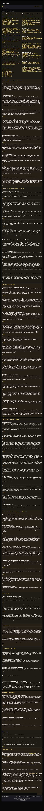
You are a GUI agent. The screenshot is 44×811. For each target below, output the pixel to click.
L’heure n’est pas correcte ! (6, 31)
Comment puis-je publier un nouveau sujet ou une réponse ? (10, 46)
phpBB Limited (32, 753)
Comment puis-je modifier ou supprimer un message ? (11, 48)
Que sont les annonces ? (6, 73)
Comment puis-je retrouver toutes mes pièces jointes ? (31, 63)
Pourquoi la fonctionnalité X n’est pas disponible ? (30, 68)
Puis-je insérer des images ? (7, 71)
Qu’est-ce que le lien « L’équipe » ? (28, 25)
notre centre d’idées (31, 763)
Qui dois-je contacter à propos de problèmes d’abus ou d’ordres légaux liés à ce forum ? (31, 70)
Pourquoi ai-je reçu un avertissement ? (8, 57)
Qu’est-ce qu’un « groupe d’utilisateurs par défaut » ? (31, 24)
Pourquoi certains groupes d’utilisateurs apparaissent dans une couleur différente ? (31, 23)
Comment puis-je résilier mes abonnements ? (30, 58)
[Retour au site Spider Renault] (6, 3)
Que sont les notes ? (5, 74)
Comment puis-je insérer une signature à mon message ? (10, 50)
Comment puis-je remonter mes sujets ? (9, 64)
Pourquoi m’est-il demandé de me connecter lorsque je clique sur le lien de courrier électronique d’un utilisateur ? (11, 41)
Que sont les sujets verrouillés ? (7, 75)
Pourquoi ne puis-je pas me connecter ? (9, 19)
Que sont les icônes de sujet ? (7, 76)
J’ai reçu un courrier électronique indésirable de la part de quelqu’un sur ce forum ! (31, 33)
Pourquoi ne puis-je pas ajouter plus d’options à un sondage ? (10, 53)
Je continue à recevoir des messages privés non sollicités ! (30, 31)
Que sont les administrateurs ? (27, 14)
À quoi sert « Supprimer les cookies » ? (8, 24)
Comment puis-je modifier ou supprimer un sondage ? (11, 54)
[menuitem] (3, 6)
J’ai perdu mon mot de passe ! (7, 22)
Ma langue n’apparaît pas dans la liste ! (8, 34)
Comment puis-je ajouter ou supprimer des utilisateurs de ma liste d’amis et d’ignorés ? (32, 39)
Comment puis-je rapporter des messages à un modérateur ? (10, 59)
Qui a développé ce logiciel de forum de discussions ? (31, 67)
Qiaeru (26, 799)
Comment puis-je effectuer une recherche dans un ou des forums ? (31, 44)
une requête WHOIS (33, 773)
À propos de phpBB (5, 756)
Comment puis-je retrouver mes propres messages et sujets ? (31, 49)
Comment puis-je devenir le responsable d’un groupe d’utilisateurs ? (31, 21)
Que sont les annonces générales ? (8, 72)
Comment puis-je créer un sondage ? (8, 51)
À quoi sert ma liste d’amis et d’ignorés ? (29, 37)
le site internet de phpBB (10, 235)
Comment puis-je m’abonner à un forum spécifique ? (31, 57)
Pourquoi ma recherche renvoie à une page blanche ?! (31, 46)
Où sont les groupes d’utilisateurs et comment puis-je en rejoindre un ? (31, 19)
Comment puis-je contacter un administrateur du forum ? (32, 71)
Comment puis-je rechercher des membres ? (30, 47)
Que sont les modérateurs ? (27, 15)
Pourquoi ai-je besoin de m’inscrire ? (8, 14)
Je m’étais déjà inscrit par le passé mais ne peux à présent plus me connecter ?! (10, 21)
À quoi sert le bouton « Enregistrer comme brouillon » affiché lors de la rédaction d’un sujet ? (11, 62)
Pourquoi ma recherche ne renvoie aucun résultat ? (31, 45)
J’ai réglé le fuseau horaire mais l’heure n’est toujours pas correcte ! (11, 33)
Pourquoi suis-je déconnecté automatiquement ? (10, 23)
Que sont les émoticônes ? (6, 70)
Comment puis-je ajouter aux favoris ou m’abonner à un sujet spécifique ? (31, 56)
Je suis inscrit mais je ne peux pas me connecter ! (10, 18)
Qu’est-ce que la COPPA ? (6, 15)
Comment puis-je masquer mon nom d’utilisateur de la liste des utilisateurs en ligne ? (11, 30)
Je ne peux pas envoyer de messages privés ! (30, 29)
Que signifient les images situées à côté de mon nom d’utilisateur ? (11, 36)
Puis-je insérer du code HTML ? (7, 69)
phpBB (19, 798)
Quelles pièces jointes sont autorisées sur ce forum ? (31, 62)
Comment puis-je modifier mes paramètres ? (9, 28)
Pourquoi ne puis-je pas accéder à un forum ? (10, 55)
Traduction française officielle (21, 799)
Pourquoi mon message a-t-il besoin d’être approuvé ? (11, 63)
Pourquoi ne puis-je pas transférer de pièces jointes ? (11, 56)
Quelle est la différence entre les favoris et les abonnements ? (30, 54)
